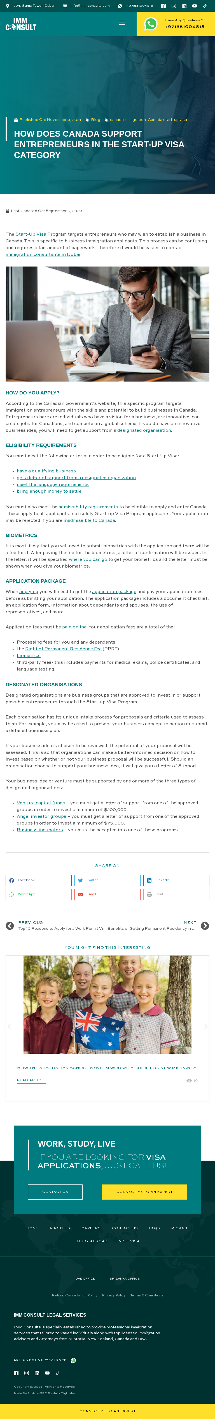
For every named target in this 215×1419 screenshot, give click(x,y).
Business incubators (40, 830)
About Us (60, 1228)
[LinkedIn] (184, 5)
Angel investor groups (41, 816)
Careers (91, 1228)
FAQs (154, 1228)
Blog (95, 120)
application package (114, 592)
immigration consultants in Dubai (43, 254)
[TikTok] (204, 5)
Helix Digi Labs (64, 1393)
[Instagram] (173, 5)
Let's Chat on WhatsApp (40, 1359)
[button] (122, 24)
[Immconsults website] (21, 24)
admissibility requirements (88, 507)
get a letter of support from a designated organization (76, 478)
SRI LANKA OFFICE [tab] (125, 1278)
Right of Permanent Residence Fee (63, 649)
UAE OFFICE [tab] (85, 1278)
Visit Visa (129, 1241)
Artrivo (32, 1393)
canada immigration (128, 120)
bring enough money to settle (49, 491)
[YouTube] (194, 5)
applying (28, 592)
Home (32, 1228)
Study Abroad (92, 1241)
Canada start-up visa (167, 120)
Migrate (180, 1228)
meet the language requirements (53, 485)
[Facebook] (163, 5)
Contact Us (125, 1228)
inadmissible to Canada (89, 520)
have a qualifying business (46, 471)
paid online (74, 627)
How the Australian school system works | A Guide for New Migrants (107, 1068)
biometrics (29, 656)
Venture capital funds (41, 803)
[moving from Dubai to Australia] (107, 1005)
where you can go (88, 559)
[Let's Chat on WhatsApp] (73, 1360)
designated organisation (144, 430)
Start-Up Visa (30, 234)
